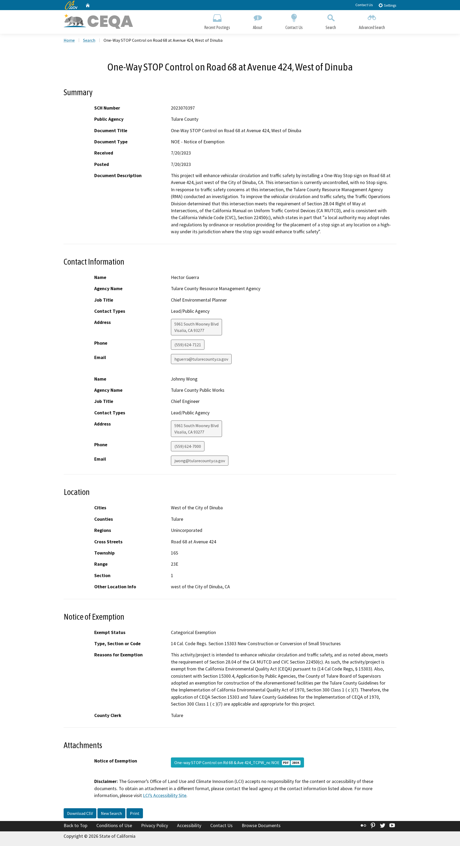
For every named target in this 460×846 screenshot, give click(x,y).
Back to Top (75, 825)
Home (69, 40)
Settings (389, 5)
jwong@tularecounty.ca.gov (199, 460)
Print (134, 813)
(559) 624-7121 (187, 344)
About (257, 27)
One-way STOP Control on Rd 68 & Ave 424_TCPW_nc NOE (236, 762)
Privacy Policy (154, 825)
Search (331, 27)
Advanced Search (372, 27)
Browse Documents (261, 825)
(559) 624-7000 (187, 446)
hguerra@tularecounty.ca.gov (201, 359)
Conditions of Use (114, 825)
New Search (111, 813)
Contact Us (364, 4)
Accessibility (189, 825)
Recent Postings (217, 27)
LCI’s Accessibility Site (164, 795)
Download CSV (80, 813)
